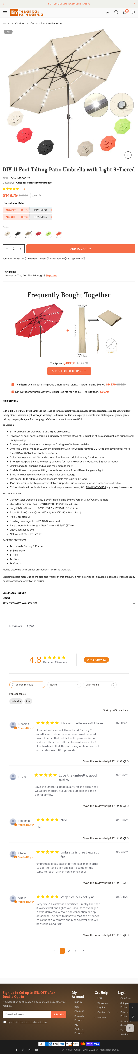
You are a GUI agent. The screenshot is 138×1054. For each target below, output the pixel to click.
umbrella (16, 701)
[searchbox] (27, 685)
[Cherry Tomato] (59, 234)
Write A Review (96, 659)
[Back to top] (133, 1007)
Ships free (51, 275)
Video (6, 598)
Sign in (78, 1001)
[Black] (18, 234)
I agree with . (27, 1022)
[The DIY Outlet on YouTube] (36, 1050)
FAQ (99, 997)
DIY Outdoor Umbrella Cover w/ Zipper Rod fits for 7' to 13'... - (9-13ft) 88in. (57, 391)
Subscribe (59, 1014)
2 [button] (69, 951)
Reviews (101, 1017)
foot (28, 701)
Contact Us (103, 1012)
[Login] (107, 12)
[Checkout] (133, 12)
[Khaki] (28, 234)
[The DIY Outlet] (26, 12)
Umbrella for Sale (13, 203)
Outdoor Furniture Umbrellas (34, 182)
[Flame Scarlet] (38, 234)
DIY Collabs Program (79, 1029)
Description (10, 401)
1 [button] (62, 951)
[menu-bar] (6, 12)
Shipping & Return (14, 593)
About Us (125, 997)
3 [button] (76, 951)
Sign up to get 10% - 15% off (20, 603)
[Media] (128, 155)
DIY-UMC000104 (96, 487)
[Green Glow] (48, 234)
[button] (7, 249)
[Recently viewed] (133, 1016)
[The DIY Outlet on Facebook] (16, 1050)
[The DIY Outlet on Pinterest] (23, 1050)
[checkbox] (100, 685)
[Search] (116, 12)
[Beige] (7, 234)
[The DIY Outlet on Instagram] (30, 1050)
